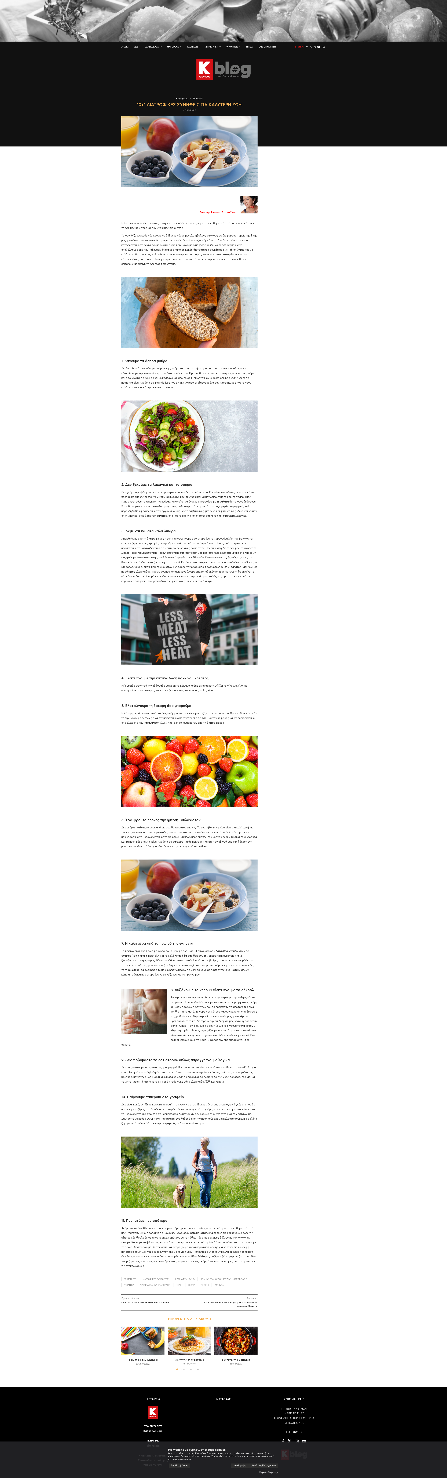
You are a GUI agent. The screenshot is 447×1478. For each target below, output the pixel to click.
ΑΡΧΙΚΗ (125, 47)
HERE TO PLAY (294, 1413)
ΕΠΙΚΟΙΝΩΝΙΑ (293, 1423)
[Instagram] (315, 47)
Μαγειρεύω (173, 47)
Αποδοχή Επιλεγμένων (263, 1466)
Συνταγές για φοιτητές (236, 1360)
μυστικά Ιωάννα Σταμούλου (155, 1285)
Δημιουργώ (212, 47)
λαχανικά (129, 1285)
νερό (179, 1285)
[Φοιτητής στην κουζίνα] (189, 1341)
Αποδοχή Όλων (179, 1466)
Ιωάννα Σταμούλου (184, 1279)
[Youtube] (318, 47)
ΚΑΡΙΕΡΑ (153, 1441)
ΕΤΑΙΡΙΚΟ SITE (153, 1426)
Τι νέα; (249, 47)
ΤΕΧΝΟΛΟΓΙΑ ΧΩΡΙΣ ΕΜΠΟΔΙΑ (294, 1418)
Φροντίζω (232, 47)
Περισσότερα (266, 1472)
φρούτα (219, 1285)
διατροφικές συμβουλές (155, 1279)
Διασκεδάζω (152, 47)
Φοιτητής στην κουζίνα (189, 1360)
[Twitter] (310, 47)
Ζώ (136, 47)
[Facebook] (307, 47)
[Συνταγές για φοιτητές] (236, 1341)
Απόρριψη (240, 1465)
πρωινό (205, 1285)
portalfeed (130, 1279)
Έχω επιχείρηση (267, 47)
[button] (126, 1348)
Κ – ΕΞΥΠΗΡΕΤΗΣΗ (294, 1408)
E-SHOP (300, 47)
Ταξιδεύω (192, 47)
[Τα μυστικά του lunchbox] (142, 1341)
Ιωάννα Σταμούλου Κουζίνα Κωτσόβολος (224, 1279)
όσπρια (191, 1285)
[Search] (324, 47)
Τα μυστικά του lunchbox (142, 1360)
